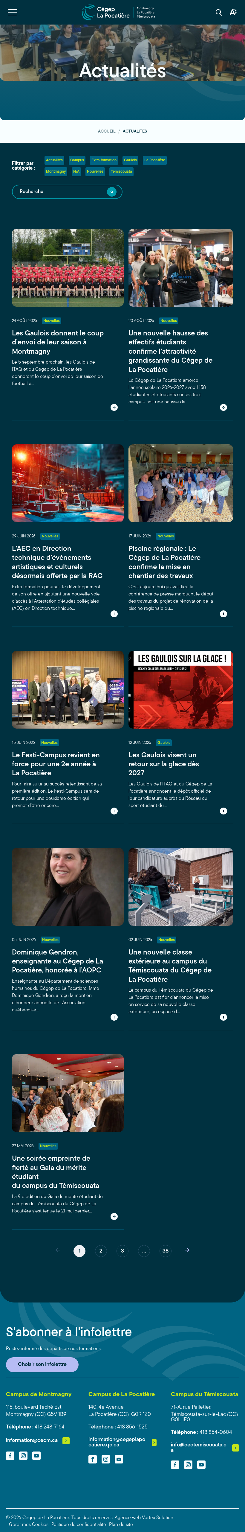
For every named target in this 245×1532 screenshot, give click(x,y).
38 (166, 1251)
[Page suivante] (187, 1251)
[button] (12, 12)
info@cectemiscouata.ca (198, 1448)
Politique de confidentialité (78, 1524)
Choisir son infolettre (42, 1364)
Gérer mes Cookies (28, 1524)
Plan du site (121, 1524)
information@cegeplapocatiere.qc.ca (116, 1442)
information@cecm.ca (32, 1440)
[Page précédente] (58, 1251)
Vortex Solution (157, 1518)
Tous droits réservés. (92, 1518)
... (144, 1251)
